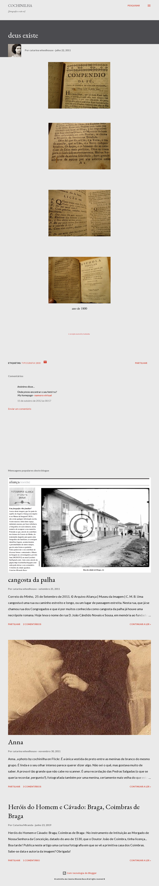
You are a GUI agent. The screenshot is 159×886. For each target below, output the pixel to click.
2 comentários (32, 624)
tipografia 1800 (31, 363)
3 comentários (32, 786)
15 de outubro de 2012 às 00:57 (34, 400)
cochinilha (20, 5)
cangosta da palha (31, 579)
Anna (15, 741)
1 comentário (31, 860)
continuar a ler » (140, 624)
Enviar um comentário (19, 408)
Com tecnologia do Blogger (81, 873)
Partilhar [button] (141, 363)
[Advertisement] (79, 442)
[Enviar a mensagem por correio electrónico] (45, 363)
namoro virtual (43, 395)
